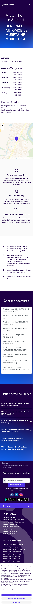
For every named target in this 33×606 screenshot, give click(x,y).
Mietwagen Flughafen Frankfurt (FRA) (11, 546)
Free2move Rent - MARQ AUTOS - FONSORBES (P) (14, 342)
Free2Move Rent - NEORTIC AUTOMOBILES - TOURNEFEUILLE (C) (15, 349)
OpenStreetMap (19, 158)
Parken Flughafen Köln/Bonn (9, 533)
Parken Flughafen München (9, 528)
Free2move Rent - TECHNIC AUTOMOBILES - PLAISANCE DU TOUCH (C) (16, 369)
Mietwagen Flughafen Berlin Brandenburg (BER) (14, 549)
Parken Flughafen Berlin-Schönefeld (11, 535)
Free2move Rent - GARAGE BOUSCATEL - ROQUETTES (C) (16, 323)
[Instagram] (21, 494)
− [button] (2, 128)
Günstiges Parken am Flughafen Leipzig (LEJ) (13, 522)
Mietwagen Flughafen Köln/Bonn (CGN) (12, 554)
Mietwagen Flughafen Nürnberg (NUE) (11, 560)
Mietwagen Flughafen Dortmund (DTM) (12, 561)
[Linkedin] (16, 494)
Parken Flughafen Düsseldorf (9, 529)
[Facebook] (12, 494)
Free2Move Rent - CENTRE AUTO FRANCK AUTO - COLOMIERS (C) (16, 310)
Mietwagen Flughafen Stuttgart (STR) (11, 556)
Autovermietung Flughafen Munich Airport (12, 547)
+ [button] (2, 126)
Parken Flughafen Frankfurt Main (10, 524)
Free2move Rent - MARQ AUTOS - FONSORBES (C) (14, 336)
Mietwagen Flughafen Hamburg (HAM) (12, 553)
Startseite (5, 463)
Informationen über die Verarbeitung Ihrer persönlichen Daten (16, 489)
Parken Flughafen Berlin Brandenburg (11, 526)
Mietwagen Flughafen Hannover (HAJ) (11, 558)
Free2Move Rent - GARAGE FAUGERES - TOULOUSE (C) (15, 329)
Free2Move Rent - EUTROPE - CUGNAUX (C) (16, 317)
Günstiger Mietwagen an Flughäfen (14, 544)
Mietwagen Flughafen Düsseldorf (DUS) (12, 551)
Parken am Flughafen (9, 517)
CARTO (30, 158)
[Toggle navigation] (30, 4)
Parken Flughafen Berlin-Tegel (10, 531)
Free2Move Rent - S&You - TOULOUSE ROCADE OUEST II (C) (15, 362)
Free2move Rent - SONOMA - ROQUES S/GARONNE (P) (15, 355)
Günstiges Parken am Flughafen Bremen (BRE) (13, 519)
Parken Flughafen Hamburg (9, 521)
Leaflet (12, 158)
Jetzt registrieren (16, 485)
